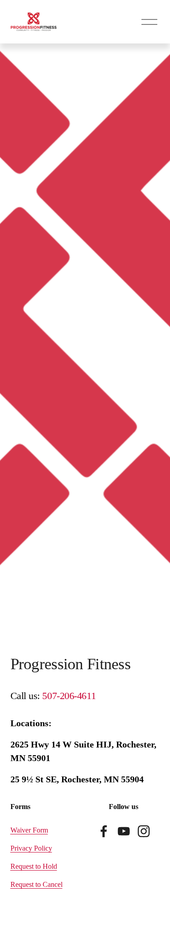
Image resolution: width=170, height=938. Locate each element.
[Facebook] (103, 831)
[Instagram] (143, 831)
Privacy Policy (31, 848)
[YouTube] (123, 831)
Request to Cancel (36, 884)
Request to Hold (33, 866)
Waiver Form (29, 830)
